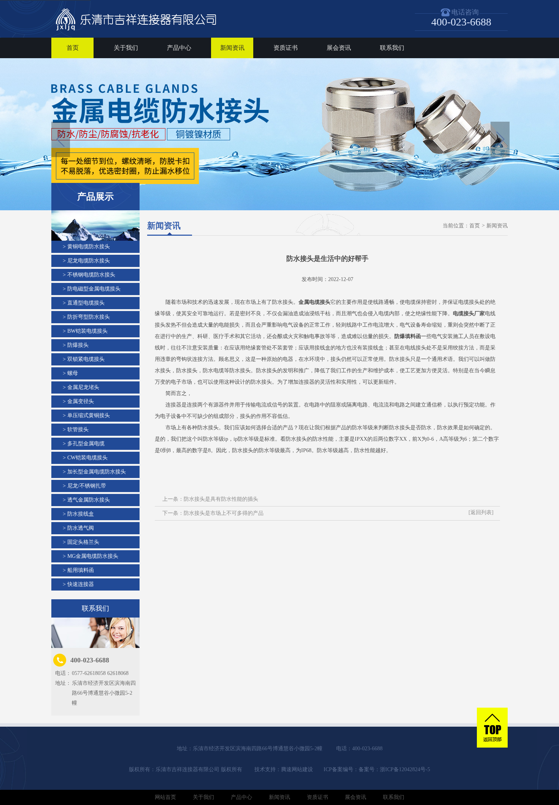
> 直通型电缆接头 (84, 303)
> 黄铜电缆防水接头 (86, 246)
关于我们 (126, 47)
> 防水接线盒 (78, 514)
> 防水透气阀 (78, 528)
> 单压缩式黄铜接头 (86, 415)
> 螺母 (70, 373)
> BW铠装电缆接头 (85, 331)
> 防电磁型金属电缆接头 (92, 289)
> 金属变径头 (78, 401)
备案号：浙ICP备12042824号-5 (394, 769)
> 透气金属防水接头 (86, 500)
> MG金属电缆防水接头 (90, 556)
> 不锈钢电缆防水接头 (89, 275)
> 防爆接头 (76, 345)
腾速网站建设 (297, 769)
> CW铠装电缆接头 (85, 457)
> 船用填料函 (78, 570)
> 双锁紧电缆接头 (84, 359)
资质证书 (285, 47)
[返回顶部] (492, 728)
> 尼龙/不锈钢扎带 (84, 486)
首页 (73, 47)
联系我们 (392, 47)
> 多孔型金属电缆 (84, 443)
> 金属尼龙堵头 (81, 387)
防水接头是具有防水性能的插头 (221, 499)
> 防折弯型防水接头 (86, 317)
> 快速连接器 (78, 584)
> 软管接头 (76, 429)
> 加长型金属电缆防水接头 (94, 472)
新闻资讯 (232, 47)
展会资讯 (339, 47)
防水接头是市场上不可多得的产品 (224, 513)
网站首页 (165, 797)
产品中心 (179, 47)
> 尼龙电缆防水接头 (86, 261)
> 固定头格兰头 (81, 542)
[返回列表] (481, 512)
